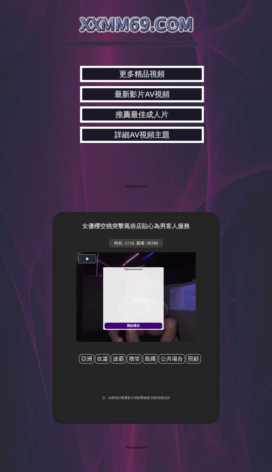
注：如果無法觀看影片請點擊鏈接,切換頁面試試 (136, 397)
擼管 (134, 359)
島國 (150, 359)
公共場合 (172, 359)
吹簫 (102, 359)
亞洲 (86, 359)
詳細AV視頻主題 (142, 135)
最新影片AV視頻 (142, 94)
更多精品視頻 (142, 74)
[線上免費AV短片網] (136, 30)
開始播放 (133, 325)
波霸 (118, 359)
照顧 (193, 359)
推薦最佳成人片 (141, 114)
